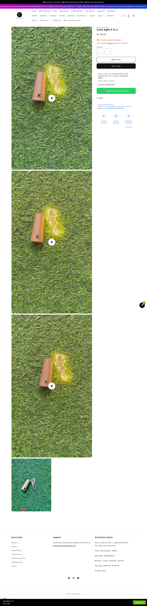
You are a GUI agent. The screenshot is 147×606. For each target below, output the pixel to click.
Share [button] (101, 98)
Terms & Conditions (18, 558)
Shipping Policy (17, 562)
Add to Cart (139, 602)
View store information (106, 84)
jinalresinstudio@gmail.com (64, 545)
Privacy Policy (16, 554)
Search (13, 566)
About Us (14, 543)
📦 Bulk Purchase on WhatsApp (116, 91)
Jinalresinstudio (76, 594)
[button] (82, 15)
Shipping (110, 43)
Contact (14, 546)
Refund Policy (16, 550)
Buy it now (116, 66)
